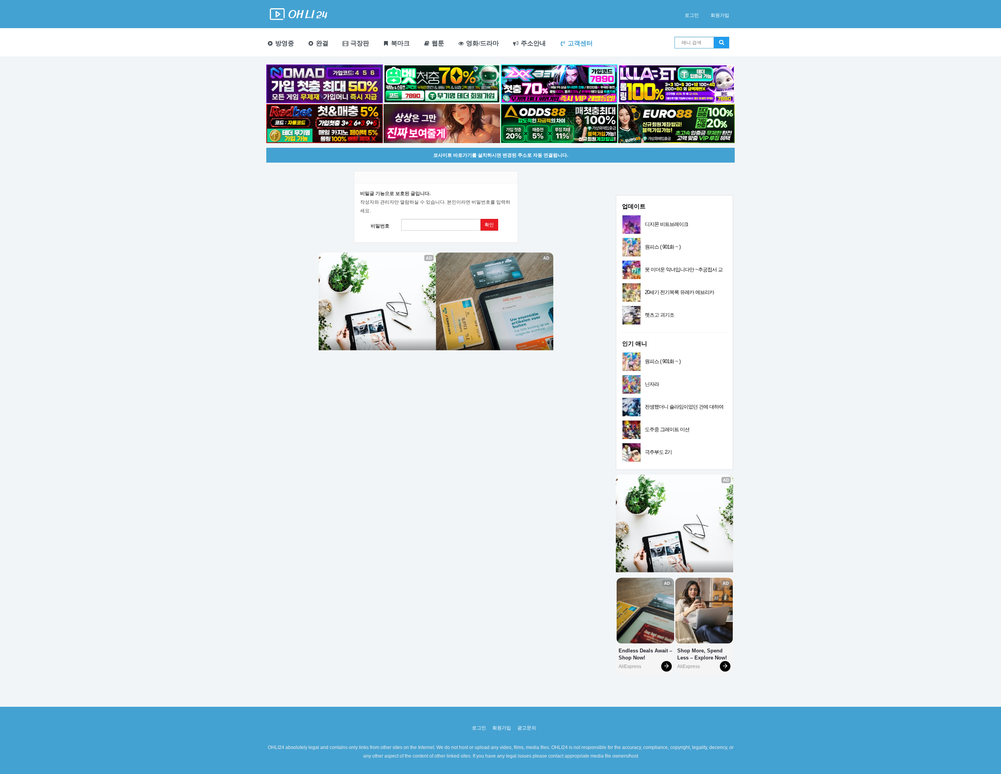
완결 (321, 43)
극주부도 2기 (658, 452)
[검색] (721, 42)
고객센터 (579, 43)
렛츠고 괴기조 (659, 315)
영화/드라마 (482, 43)
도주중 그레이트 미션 (667, 429)
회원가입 (719, 15)
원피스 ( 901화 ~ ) (662, 247)
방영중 (284, 43)
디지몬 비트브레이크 (666, 224)
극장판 (359, 43)
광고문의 (526, 728)
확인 (489, 225)
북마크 (399, 43)
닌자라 (652, 384)
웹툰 (437, 43)
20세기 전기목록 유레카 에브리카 (679, 292)
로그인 (692, 15)
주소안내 (532, 43)
